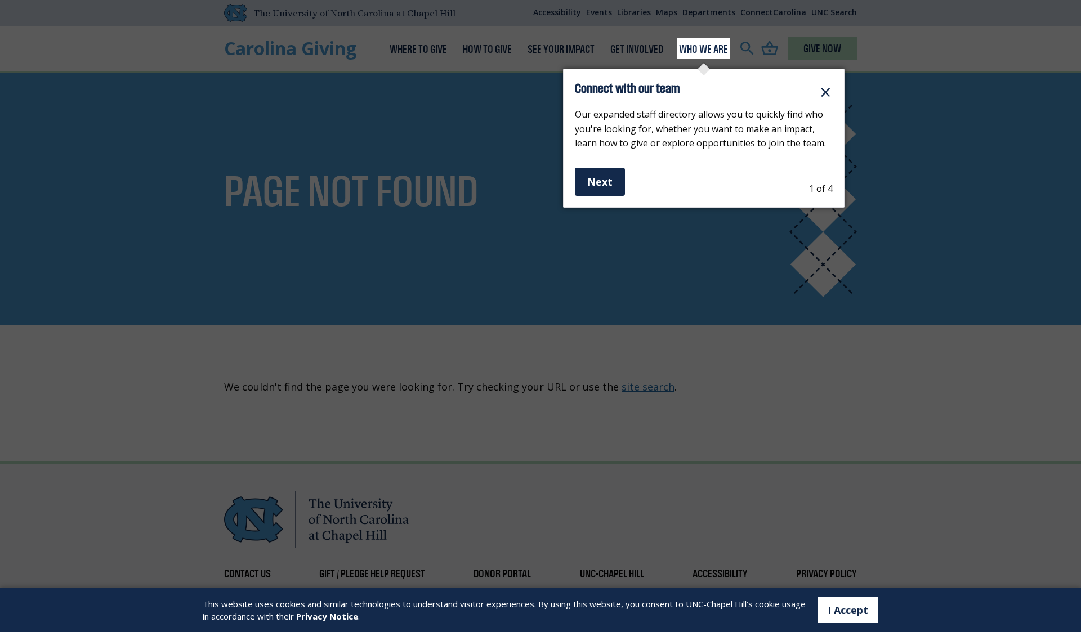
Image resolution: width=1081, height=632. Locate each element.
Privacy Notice (327, 616)
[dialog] (704, 138)
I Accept (848, 610)
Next (600, 182)
